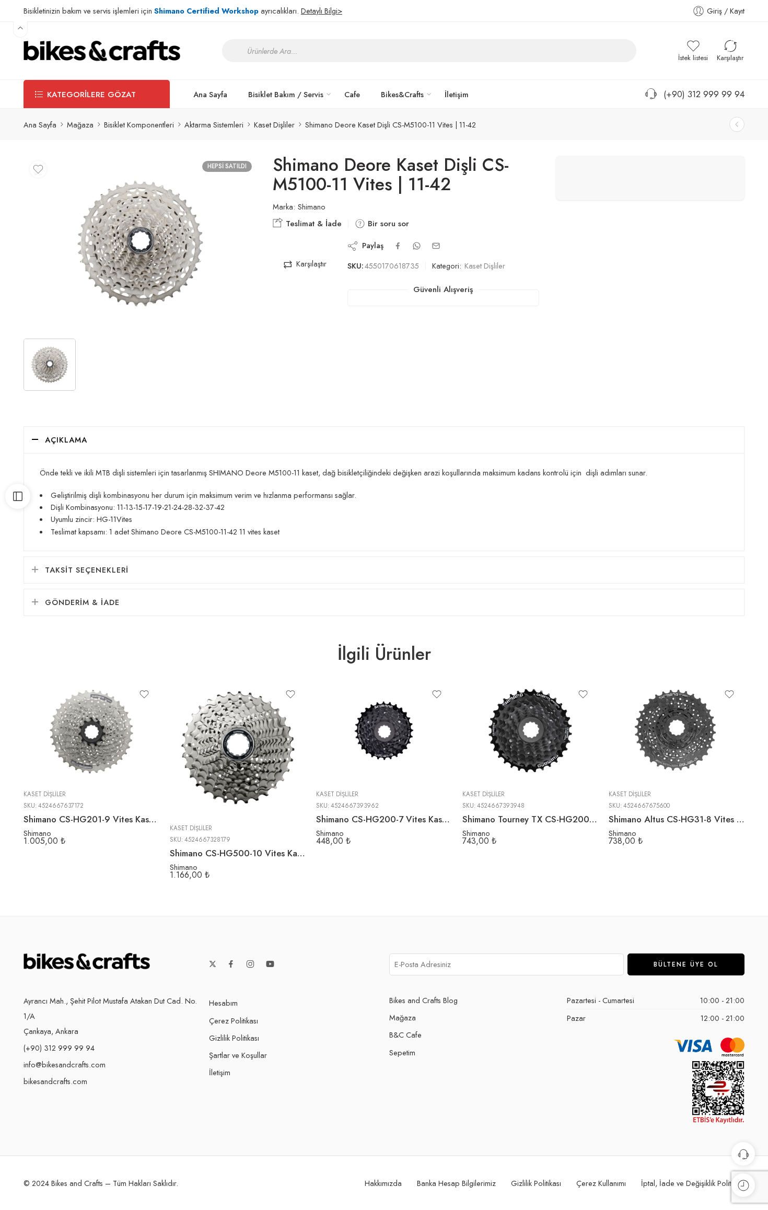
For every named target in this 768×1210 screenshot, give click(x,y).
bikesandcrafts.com (55, 1081)
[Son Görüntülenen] (743, 1185)
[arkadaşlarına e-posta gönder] (436, 245)
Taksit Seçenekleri (87, 569)
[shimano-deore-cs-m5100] (140, 243)
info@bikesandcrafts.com (65, 1064)
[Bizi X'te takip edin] (212, 964)
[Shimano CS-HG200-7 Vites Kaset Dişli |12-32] (384, 731)
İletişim (457, 94)
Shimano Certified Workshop (206, 10)
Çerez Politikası (233, 1020)
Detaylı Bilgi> (321, 10)
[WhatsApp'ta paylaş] (416, 245)
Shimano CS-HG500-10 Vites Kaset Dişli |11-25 (238, 853)
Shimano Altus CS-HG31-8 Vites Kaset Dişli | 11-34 (676, 819)
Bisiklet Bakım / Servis (285, 94)
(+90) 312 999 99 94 (701, 94)
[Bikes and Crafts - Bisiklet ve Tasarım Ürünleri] (102, 50)
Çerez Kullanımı (601, 1183)
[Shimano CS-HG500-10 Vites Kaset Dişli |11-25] (238, 748)
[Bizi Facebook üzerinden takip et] (231, 964)
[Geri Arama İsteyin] (743, 1154)
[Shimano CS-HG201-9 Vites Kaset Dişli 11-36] (91, 731)
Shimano (311, 207)
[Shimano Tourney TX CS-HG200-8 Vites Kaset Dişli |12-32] (530, 731)
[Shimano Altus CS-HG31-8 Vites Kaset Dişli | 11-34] (676, 731)
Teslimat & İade (312, 223)
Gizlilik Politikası (234, 1037)
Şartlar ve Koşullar (238, 1055)
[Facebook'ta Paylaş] (398, 246)
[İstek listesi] (38, 169)
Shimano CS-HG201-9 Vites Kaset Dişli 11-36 (91, 819)
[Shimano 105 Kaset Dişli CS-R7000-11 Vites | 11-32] (736, 124)
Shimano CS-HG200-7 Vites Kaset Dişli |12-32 (384, 819)
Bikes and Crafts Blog (423, 1000)
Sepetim (402, 1052)
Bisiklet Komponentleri (139, 124)
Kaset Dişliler (274, 124)
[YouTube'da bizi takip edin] (270, 964)
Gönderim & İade (82, 602)
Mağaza (80, 124)
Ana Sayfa (210, 94)
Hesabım (223, 1002)
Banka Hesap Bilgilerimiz (456, 1183)
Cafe (352, 94)
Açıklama (66, 439)
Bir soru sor (387, 223)
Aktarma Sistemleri (213, 124)
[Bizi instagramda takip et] (250, 964)
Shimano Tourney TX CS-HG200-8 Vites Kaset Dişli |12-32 (530, 819)
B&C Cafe (405, 1034)
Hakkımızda (383, 1183)
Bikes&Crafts (402, 94)
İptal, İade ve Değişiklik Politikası (692, 1183)
